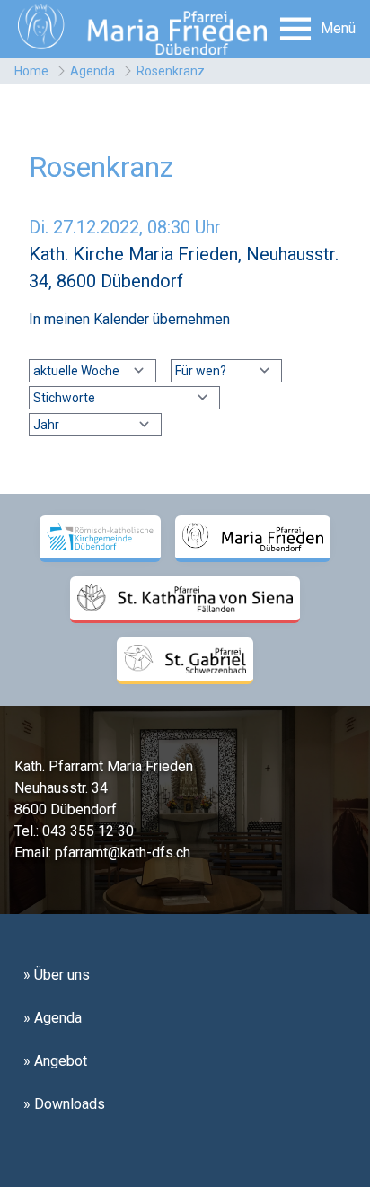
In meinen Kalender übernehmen (129, 319)
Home (31, 71)
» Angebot (55, 1060)
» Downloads (64, 1103)
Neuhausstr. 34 (61, 787)
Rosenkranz (171, 71)
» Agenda (52, 1017)
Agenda (92, 71)
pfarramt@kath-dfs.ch (122, 852)
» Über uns (56, 974)
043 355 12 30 (88, 831)
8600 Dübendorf (65, 809)
